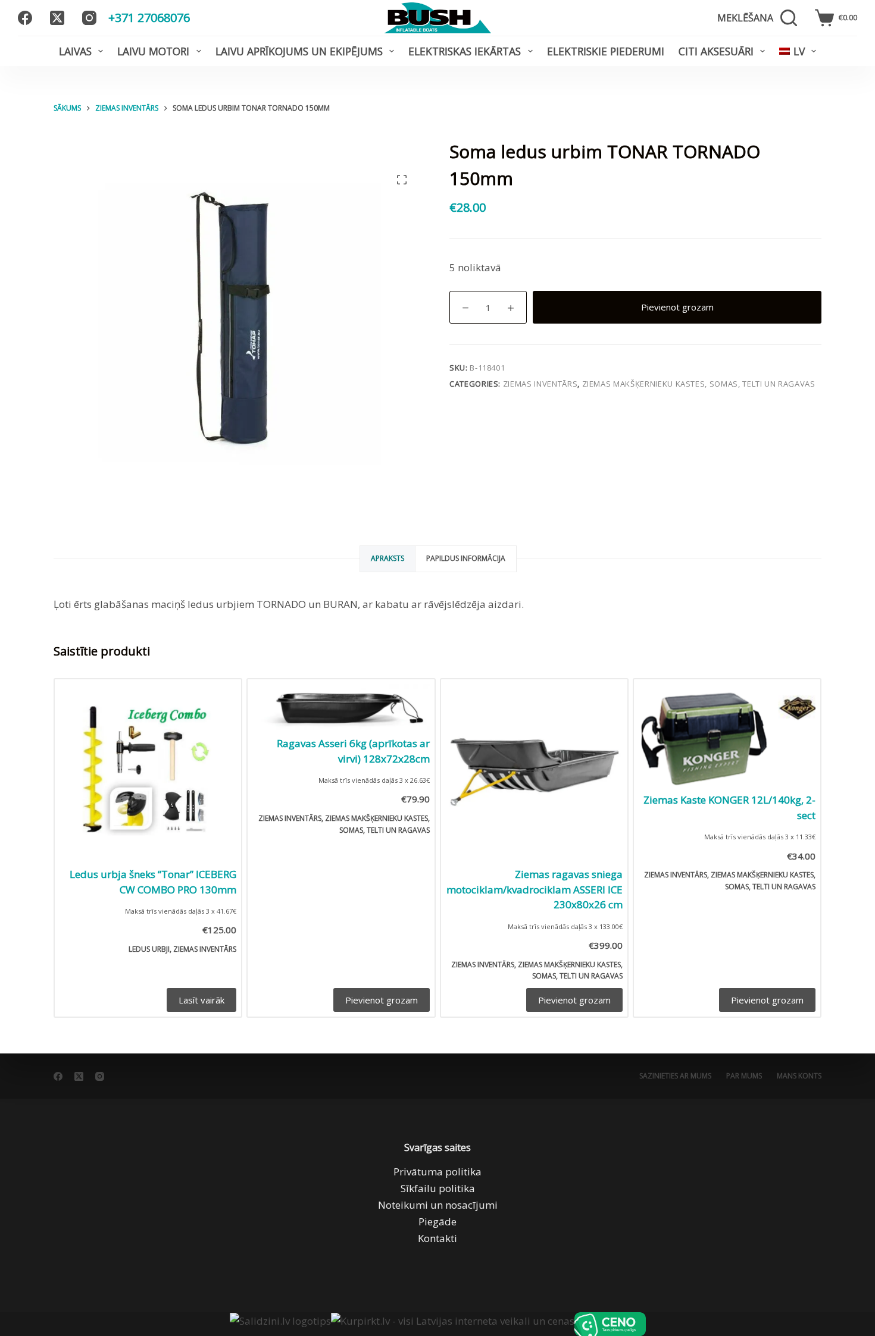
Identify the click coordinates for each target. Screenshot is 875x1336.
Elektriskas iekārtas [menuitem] (464, 51)
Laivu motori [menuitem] (153, 51)
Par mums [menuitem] (744, 1076)
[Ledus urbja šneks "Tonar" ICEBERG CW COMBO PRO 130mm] (148, 772)
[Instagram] (89, 18)
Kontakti (437, 1238)
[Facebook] (25, 18)
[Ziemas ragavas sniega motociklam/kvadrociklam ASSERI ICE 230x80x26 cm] (534, 772)
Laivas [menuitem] (75, 51)
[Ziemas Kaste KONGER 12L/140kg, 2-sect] (727, 735)
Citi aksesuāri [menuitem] (716, 51)
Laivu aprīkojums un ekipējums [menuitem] (299, 51)
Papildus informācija (465, 558)
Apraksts (387, 558)
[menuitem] (797, 51)
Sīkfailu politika (438, 1188)
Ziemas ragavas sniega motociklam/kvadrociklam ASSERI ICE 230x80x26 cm (534, 889)
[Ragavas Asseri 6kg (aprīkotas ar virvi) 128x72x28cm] (340, 707)
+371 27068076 (149, 18)
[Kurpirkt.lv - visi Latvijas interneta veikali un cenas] (452, 1324)
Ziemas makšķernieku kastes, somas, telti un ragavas (698, 383)
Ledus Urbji (149, 949)
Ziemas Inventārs (540, 383)
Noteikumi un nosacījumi (438, 1205)
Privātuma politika (437, 1171)
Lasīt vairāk (201, 1000)
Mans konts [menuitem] (799, 1076)
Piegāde (437, 1221)
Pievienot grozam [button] (381, 1000)
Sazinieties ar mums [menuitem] (675, 1076)
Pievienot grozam (677, 307)
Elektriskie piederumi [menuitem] (605, 51)
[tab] (387, 558)
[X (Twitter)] (57, 18)
